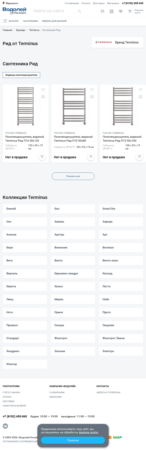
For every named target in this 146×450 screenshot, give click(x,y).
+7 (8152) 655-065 (132, 3)
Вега (9, 260)
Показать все (73, 176)
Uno (8, 221)
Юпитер (11, 364)
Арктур (59, 234)
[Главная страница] (14, 11)
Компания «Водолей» (62, 386)
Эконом (59, 351)
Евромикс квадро (66, 273)
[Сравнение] (111, 11)
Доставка (99, 3)
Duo (56, 208)
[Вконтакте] (5, 426)
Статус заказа (11, 392)
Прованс (12, 325)
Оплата (86, 3)
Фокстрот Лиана (114, 338)
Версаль (12, 273)
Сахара (59, 325)
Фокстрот (60, 338)
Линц (9, 299)
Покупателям (11, 386)
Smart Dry (109, 208)
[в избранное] (43, 89)
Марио (58, 299)
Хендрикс (12, 351)
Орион (58, 312)
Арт (105, 234)
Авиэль (59, 221)
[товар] (26, 106)
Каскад (107, 273)
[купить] (42, 157)
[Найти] (79, 11)
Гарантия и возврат (14, 405)
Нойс (106, 299)
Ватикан (108, 247)
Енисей (11, 208)
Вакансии (55, 397)
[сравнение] (43, 96)
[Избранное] (120, 11)
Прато (107, 312)
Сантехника (30, 21)
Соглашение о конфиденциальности (25, 441)
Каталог (14, 21)
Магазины (113, 3)
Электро (108, 351)
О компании (72, 3)
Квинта (11, 286)
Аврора (108, 221)
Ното (9, 312)
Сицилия (108, 325)
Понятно (73, 440)
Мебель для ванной (54, 21)
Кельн (58, 286)
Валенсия (60, 247)
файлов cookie (88, 432)
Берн (9, 247)
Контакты (103, 386)
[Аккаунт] (102, 11)
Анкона (11, 234)
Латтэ (106, 286)
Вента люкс (110, 260)
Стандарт (12, 338)
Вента (58, 260)
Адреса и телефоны (108, 392)
